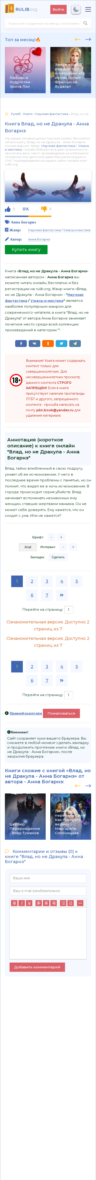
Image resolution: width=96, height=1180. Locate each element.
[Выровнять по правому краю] (53, 903)
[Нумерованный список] (70, 903)
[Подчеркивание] (29, 903)
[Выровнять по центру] (46, 903)
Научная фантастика (58, 146)
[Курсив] (21, 903)
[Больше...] (80, 903)
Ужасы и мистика (76, 230)
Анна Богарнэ (23, 222)
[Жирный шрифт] (14, 903)
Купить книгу (26, 249)
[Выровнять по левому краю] (38, 903)
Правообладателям (26, 713)
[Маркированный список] (63, 903)
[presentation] (78, 38)
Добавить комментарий (37, 967)
